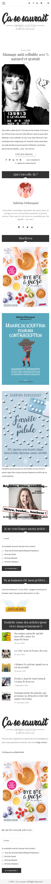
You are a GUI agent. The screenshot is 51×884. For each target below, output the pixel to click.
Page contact (41, 742)
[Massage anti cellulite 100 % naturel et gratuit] (25, 94)
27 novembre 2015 (21, 702)
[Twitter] (29, 3)
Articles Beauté (10, 558)
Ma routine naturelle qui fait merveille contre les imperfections (28, 636)
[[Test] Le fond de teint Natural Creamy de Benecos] (6, 682)
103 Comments (33, 160)
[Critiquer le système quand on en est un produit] (6, 667)
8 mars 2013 (25, 50)
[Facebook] (33, 3)
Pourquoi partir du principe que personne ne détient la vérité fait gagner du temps (31, 695)
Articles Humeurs (11, 562)
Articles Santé (10, 554)
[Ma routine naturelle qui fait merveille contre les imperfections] (6, 636)
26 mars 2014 (19, 654)
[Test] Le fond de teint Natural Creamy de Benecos (29, 680)
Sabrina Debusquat (26, 163)
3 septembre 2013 (21, 685)
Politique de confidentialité (13, 752)
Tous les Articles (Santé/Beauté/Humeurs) (21, 550)
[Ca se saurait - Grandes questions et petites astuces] (25, 21)
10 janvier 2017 (20, 671)
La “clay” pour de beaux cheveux (30, 650)
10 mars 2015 (19, 643)
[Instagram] (41, 3)
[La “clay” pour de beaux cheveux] (6, 654)
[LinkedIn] (37, 3)
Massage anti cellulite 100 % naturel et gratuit (25, 56)
